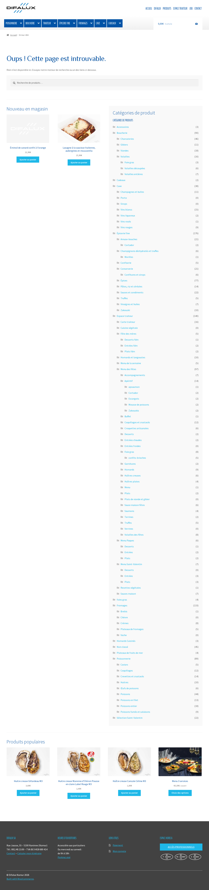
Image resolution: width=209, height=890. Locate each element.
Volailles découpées (135, 168)
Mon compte (119, 851)
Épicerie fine (64, 23)
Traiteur (47, 23)
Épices (124, 280)
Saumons (129, 510)
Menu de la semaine (131, 363)
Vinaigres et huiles (130, 304)
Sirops (124, 203)
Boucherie (30, 23)
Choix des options (180, 792)
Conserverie (127, 268)
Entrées (129, 552)
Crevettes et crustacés (132, 676)
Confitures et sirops (135, 274)
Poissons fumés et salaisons (135, 711)
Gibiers (124, 144)
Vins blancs (126, 209)
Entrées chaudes (133, 440)
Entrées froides (133, 446)
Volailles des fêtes (134, 534)
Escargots (134, 398)
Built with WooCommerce (20, 878)
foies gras (122, 599)
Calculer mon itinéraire (29, 853)
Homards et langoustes (133, 357)
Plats (127, 493)
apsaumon (134, 386)
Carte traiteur (128, 321)
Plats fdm (130, 351)
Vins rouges (126, 227)
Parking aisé (64, 857)
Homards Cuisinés (126, 640)
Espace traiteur (180, 8)
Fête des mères (128, 333)
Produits (167, 8)
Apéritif (129, 380)
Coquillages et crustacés (137, 422)
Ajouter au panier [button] (28, 159)
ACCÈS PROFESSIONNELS (181, 846)
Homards (129, 469)
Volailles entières (134, 174)
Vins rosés (126, 221)
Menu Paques (127, 540)
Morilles (129, 256)
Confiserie (126, 262)
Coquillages (127, 670)
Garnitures (130, 463)
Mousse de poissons (139, 404)
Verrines (129, 528)
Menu (127, 487)
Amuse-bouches (129, 239)
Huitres (124, 682)
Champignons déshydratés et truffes (140, 250)
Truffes (124, 298)
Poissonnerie (11, 23)
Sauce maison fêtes (135, 505)
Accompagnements (135, 375)
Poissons (125, 694)
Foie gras (129, 162)
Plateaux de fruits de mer (130, 652)
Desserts (129, 434)
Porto (124, 197)
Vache (124, 635)
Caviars (124, 664)
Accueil (149, 8)
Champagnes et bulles (132, 191)
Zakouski (125, 310)
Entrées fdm (131, 345)
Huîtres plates (132, 481)
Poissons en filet (129, 700)
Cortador (129, 245)
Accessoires (123, 126)
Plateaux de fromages (132, 629)
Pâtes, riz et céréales (131, 286)
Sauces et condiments (132, 292)
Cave (98, 23)
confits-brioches (137, 457)
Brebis (124, 611)
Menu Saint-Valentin (131, 564)
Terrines (129, 516)
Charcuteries (127, 138)
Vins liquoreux (128, 215)
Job (190, 8)
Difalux (157, 8)
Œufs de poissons (130, 688)
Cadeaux (112, 23)
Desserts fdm (131, 339)
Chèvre (124, 617)
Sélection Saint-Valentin (129, 717)
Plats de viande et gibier (137, 499)
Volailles (125, 156)
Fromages (83, 23)
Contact (198, 8)
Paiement (118, 845)
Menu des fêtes (128, 369)
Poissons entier (129, 706)
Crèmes (125, 623)
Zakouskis (134, 410)
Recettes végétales (131, 587)
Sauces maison (128, 593)
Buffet (128, 416)
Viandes (125, 150)
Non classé (122, 646)
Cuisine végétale (129, 327)
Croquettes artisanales (137, 428)
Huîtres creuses (133, 475)
